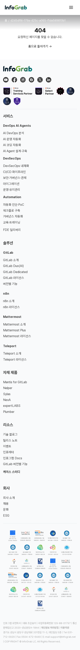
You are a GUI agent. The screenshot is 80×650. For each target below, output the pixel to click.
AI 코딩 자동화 (12, 145)
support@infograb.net (63, 636)
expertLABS (11, 406)
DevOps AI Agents (17, 126)
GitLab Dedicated (15, 272)
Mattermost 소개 (14, 324)
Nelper (7, 388)
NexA (7, 400)
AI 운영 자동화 (12, 139)
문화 (6, 509)
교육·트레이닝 (11, 222)
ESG (6, 515)
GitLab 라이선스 (13, 278)
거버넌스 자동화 (13, 216)
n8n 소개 (8, 301)
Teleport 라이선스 (15, 359)
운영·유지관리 (11, 190)
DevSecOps (12, 158)
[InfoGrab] (16, 7)
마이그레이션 (11, 184)
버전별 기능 (10, 284)
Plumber (8, 412)
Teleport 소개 (12, 353)
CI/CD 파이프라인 (14, 172)
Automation (12, 197)
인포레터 (8, 452)
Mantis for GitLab (15, 382)
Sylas (6, 394)
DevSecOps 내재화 (16, 166)
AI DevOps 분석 (13, 133)
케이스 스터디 (11, 472)
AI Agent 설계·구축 (15, 151)
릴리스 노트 (10, 440)
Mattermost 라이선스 (17, 336)
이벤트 (7, 446)
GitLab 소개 (11, 260)
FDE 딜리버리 (12, 230)
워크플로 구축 (11, 210)
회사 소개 (9, 498)
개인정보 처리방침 (50, 627)
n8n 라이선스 (11, 307)
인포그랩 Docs (12, 458)
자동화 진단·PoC (13, 205)
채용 (6, 503)
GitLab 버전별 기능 (15, 464)
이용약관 (65, 627)
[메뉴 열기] (71, 7)
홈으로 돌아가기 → (40, 46)
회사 (6, 488)
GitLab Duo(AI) (13, 266)
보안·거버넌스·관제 (14, 178)
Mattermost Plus (14, 330)
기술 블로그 (10, 434)
